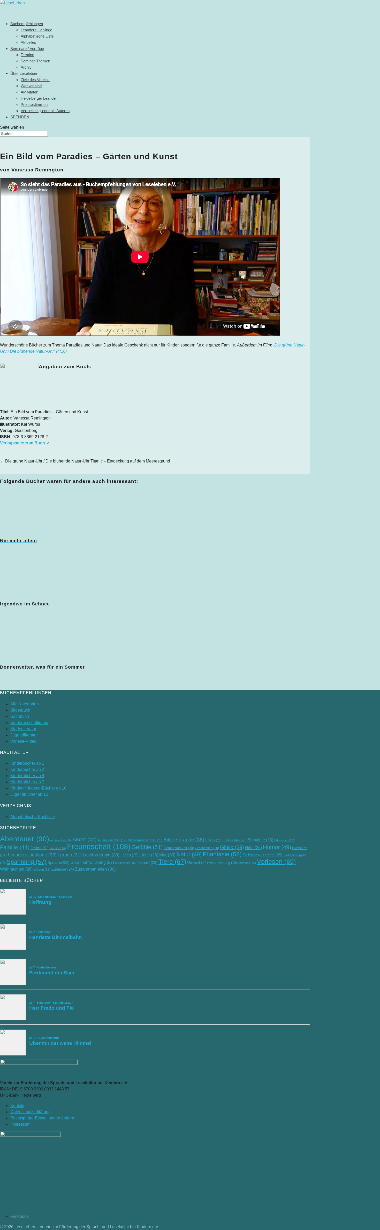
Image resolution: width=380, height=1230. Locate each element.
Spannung (27, 861)
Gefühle (147, 847)
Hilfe (253, 847)
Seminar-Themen (35, 61)
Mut (167, 854)
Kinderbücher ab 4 (27, 775)
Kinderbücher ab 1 (27, 763)
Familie (14, 847)
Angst (85, 839)
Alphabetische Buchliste (32, 816)
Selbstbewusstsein (262, 855)
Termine (27, 55)
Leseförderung (101, 854)
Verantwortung (223, 863)
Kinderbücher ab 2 (27, 769)
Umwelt (197, 862)
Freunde (57, 848)
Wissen (42, 869)
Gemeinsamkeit (179, 848)
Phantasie (222, 854)
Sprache (59, 862)
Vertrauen (247, 862)
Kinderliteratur (23, 729)
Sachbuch (19, 716)
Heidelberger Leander (39, 98)
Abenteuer (24, 839)
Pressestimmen (34, 104)
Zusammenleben (95, 869)
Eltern (214, 840)
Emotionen (235, 840)
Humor (277, 847)
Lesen (129, 855)
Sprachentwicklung (92, 862)
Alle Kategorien (24, 704)
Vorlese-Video (23, 741)
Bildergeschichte (145, 840)
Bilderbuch (20, 710)
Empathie (260, 840)
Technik (147, 862)
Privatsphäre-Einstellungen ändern (42, 1118)
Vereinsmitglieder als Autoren (45, 110)
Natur (189, 854)
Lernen (70, 854)
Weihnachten (16, 869)
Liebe (149, 854)
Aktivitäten (29, 92)
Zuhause (62, 869)
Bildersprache (183, 839)
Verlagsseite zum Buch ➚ (24, 443)
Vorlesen (276, 861)
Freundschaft (99, 846)
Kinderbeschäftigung (29, 722)
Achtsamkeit (61, 840)
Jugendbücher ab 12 (29, 794)
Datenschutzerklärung (30, 1112)
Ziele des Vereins (35, 79)
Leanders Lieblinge (36, 30)
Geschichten (207, 848)
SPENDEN (19, 117)
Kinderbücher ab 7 (27, 782)
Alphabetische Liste (37, 36)
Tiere (172, 861)
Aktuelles (28, 42)
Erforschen (284, 840)
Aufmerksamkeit (112, 840)
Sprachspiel (125, 862)
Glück (232, 847)
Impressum (20, 1124)
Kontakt (17, 1105)
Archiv (26, 67)
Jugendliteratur (24, 735)
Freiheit (39, 848)
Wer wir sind (31, 86)
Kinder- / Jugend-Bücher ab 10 (38, 788)
